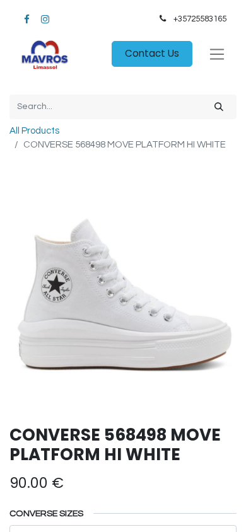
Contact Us (152, 53)
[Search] (219, 107)
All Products (34, 131)
